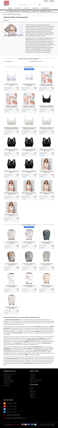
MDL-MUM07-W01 (43, 88)
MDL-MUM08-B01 (43, 109)
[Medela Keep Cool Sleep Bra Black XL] (11, 164)
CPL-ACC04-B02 (25, 245)
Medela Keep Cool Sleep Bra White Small (46, 172)
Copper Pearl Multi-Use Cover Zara (46, 264)
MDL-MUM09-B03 (43, 153)
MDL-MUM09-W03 (26, 196)
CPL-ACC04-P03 (42, 289)
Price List (32, 389)
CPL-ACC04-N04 (42, 267)
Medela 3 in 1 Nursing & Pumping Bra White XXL (29, 106)
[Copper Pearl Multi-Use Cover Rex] (11, 235)
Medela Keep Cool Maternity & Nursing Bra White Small (11, 128)
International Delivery (8, 379)
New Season (32, 376)
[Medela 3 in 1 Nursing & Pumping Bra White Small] (46, 77)
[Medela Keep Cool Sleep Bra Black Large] (46, 142)
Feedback (32, 395)
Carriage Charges (7, 378)
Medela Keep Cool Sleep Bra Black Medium (29, 150)
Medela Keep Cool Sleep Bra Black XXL (29, 172)
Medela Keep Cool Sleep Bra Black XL (11, 172)
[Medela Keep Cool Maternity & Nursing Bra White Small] (11, 120)
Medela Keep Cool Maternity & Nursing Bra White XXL (46, 128)
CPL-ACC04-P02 (25, 289)
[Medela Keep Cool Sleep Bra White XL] (46, 186)
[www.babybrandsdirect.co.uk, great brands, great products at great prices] (6, 3)
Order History (33, 391)
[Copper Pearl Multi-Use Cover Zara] (46, 257)
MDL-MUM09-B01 (8, 153)
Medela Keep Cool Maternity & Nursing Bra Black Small (46, 106)
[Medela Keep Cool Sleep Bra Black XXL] (29, 164)
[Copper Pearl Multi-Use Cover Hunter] (46, 235)
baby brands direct (15, 424)
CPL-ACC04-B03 (42, 245)
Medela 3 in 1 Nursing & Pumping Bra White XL (11, 106)
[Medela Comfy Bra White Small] (11, 77)
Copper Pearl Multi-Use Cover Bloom (29, 286)
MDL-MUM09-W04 (43, 196)
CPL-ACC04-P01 (7, 289)
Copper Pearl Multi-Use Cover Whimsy (11, 286)
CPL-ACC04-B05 (7, 267)
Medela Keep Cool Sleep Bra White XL (46, 193)
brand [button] (10, 8)
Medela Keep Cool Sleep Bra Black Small (11, 150)
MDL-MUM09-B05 (25, 174)
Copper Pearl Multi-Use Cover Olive (11, 308)
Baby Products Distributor (9, 374)
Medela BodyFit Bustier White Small (29, 85)
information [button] (45, 8)
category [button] (17, 8)
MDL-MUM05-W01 (26, 88)
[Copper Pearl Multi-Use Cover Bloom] (29, 278)
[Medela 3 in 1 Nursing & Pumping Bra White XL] (11, 99)
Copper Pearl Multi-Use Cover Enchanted (46, 286)
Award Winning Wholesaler (35, 379)
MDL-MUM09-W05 (8, 218)
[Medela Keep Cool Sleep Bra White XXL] (11, 207)
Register (52, 1)
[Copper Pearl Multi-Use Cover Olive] (11, 300)
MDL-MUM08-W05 (43, 131)
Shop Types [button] (26, 8)
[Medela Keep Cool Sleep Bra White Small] (46, 164)
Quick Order (32, 393)
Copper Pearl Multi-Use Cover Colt (29, 264)
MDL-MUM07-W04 (8, 109)
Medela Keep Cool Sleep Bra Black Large (46, 150)
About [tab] (5, 20)
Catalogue (32, 378)
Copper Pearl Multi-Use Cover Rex (11, 243)
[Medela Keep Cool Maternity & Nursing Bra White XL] (29, 120)
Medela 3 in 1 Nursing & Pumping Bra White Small (46, 85)
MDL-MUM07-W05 (26, 109)
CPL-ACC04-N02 (25, 267)
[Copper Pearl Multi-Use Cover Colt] (29, 257)
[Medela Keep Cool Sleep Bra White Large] (29, 186)
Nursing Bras (8, 61)
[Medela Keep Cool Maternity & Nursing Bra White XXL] (46, 120)
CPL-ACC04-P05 (7, 311)
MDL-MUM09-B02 (25, 153)
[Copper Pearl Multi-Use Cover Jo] (29, 235)
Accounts (32, 387)
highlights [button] (35, 8)
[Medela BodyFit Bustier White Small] (29, 77)
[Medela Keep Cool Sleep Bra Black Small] (11, 142)
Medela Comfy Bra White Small (11, 85)
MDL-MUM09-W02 (8, 196)
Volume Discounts (26, 11)
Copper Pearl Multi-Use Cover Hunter (46, 243)
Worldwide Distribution (46, 11)
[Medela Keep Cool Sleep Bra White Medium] (11, 186)
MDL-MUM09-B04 (8, 174)
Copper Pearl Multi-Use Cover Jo (29, 243)
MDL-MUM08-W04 (26, 131)
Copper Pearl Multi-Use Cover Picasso (11, 264)
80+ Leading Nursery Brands (13, 11)
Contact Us (32, 374)
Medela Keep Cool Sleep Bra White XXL (11, 215)
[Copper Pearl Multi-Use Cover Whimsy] (11, 278)
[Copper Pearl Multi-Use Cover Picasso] (11, 257)
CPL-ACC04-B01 (7, 245)
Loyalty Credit (35, 11)
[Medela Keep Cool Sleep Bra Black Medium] (29, 142)
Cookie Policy (6, 383)
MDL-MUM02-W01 (8, 88)
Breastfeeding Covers (35, 61)
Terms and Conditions (8, 381)
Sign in (46, 1)
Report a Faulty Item (34, 381)
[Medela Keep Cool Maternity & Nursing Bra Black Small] (46, 99)
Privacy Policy (6, 385)
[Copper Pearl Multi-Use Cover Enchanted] (46, 278)
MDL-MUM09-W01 (43, 174)
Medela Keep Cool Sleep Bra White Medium (11, 193)
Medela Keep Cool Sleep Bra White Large (29, 193)
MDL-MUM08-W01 (8, 131)
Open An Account (7, 376)
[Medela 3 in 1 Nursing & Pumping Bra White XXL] (29, 99)
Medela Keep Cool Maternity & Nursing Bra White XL (29, 128)
